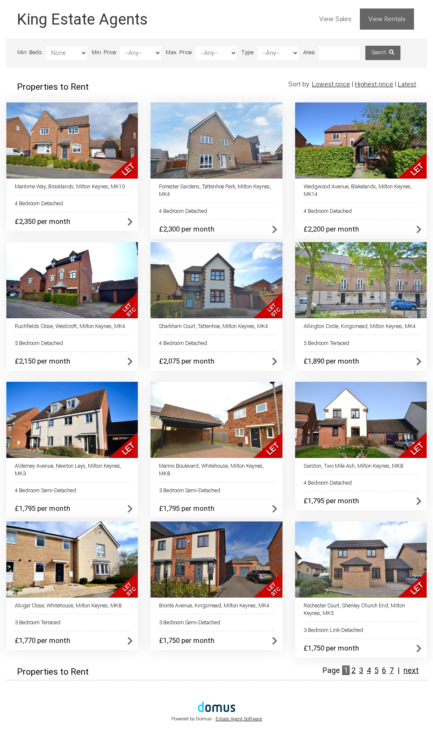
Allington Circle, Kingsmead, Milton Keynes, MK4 (360, 326)
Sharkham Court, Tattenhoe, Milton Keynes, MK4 (213, 326)
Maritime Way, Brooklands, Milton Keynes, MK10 (70, 186)
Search (380, 52)
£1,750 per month (186, 640)
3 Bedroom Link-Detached (333, 630)
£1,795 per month (42, 508)
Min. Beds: (30, 52)
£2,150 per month (42, 361)
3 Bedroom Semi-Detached (189, 490)
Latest (407, 84)
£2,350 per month (42, 221)
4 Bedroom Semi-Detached (45, 490)
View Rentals (387, 19)
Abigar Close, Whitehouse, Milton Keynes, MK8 (68, 605)
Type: (248, 52)
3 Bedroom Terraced (37, 622)
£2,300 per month (186, 229)
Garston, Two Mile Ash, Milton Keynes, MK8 (353, 466)
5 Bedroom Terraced (326, 343)
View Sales (335, 19)
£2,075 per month (186, 361)
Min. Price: (104, 52)
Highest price (374, 84)
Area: (309, 52)
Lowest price (331, 84)
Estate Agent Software (239, 719)
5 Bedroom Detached (39, 343)
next (411, 670)
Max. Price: (179, 52)
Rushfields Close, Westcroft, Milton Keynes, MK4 (70, 326)
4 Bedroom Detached (39, 203)
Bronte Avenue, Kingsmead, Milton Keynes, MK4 (214, 605)
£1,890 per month (331, 361)
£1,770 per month (42, 640)
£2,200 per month (331, 229)
